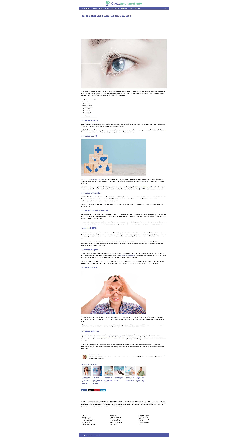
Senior (95, 8)
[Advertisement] (124, 28)
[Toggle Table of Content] (94, 100)
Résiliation (137, 8)
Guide (131, 8)
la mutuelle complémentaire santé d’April (143, 187)
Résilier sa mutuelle (143, 417)
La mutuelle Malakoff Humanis (89, 107)
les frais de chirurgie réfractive (127, 255)
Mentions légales (86, 422)
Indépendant (124, 8)
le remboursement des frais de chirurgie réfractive (112, 337)
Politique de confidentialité (88, 424)
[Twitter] (165, 355)
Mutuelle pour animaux (115, 420)
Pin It (98, 390)
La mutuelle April (86, 103)
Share (85, 390)
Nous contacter (85, 415)
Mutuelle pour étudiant (115, 417)
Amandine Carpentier (94, 355)
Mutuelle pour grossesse (116, 419)
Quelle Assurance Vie (144, 422)
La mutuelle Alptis (86, 110)
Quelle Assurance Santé (94, 435)
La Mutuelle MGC (86, 108)
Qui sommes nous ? (86, 417)
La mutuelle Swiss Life (87, 105)
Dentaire (101, 8)
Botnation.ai (113, 424)
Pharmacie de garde (144, 415)
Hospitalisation (115, 8)
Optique (107, 8)
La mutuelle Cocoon (86, 112)
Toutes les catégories (87, 420)
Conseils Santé (113, 415)
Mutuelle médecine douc (88, 419)
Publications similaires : (88, 115)
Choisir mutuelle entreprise (116, 422)
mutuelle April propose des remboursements (93, 179)
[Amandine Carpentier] (84, 356)
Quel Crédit (141, 420)
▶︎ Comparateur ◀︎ (86, 8)
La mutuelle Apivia (86, 101)
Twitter (140, 424)
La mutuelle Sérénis (86, 114)
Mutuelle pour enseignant (145, 419)
